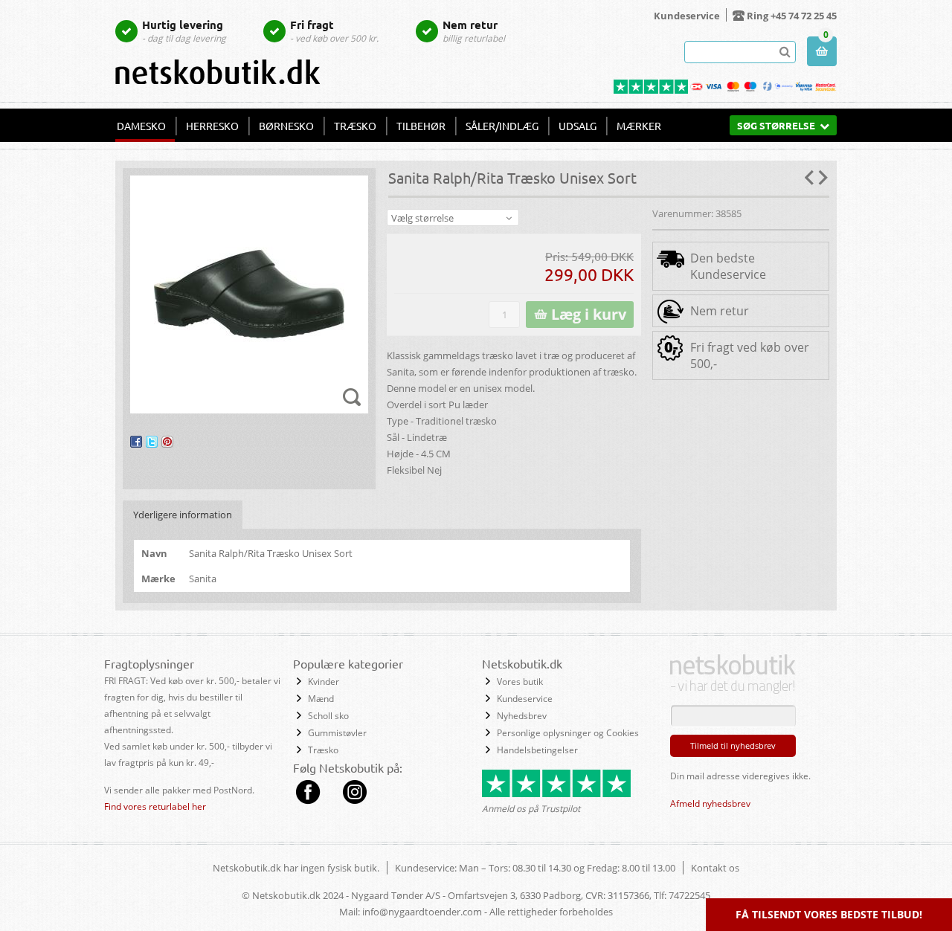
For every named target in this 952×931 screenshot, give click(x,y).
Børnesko (286, 125)
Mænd (321, 698)
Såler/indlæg (502, 125)
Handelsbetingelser (537, 750)
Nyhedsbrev (522, 715)
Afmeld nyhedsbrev (710, 803)
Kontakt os (715, 867)
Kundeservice (687, 15)
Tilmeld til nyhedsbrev (733, 745)
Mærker (639, 125)
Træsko (355, 125)
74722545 (689, 895)
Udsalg (577, 125)
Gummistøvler (337, 733)
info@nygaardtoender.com (422, 911)
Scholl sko (328, 715)
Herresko (212, 125)
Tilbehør (421, 125)
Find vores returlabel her (155, 806)
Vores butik (520, 681)
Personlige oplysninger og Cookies (568, 733)
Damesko (141, 125)
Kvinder (323, 681)
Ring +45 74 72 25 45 (792, 15)
